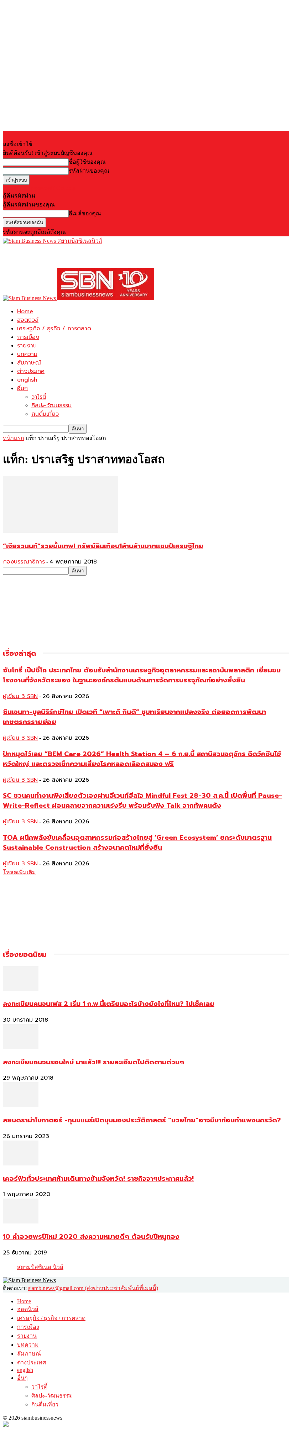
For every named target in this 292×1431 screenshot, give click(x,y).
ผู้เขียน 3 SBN (20, 696)
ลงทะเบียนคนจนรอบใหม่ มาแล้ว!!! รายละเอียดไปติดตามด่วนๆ (93, 1062)
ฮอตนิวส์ (27, 320)
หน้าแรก (13, 438)
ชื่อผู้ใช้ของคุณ (87, 162)
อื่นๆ (22, 388)
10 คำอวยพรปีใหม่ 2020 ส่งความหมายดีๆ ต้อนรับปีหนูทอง (91, 1237)
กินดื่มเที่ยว (45, 414)
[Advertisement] (86, 256)
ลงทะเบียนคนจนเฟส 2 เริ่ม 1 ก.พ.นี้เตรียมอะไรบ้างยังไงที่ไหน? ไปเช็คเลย (108, 1004)
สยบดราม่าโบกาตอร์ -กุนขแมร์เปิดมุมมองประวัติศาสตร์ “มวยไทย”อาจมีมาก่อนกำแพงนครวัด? (142, 1120)
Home (25, 311)
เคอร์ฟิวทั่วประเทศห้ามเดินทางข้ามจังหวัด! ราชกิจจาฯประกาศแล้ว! (98, 1179)
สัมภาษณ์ (29, 362)
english (27, 380)
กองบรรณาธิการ (24, 561)
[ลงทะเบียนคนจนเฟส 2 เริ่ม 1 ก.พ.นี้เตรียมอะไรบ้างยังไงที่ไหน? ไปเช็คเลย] (20, 989)
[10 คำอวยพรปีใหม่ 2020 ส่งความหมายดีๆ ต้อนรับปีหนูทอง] (20, 1221)
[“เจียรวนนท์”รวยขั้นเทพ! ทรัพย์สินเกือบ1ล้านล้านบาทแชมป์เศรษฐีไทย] (60, 531)
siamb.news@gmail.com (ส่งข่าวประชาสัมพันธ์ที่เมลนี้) (93, 1288)
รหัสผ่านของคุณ (89, 171)
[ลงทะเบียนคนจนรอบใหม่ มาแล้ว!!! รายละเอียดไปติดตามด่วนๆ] (20, 1047)
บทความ (27, 354)
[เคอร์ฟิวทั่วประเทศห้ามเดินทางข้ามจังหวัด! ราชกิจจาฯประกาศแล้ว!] (20, 1163)
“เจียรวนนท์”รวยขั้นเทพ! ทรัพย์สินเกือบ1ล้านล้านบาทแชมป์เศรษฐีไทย (103, 546)
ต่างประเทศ (31, 371)
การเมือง (28, 337)
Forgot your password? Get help (39, 188)
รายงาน (27, 345)
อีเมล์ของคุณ (85, 213)
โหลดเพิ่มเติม (19, 872)
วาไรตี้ (38, 397)
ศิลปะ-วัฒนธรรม (51, 405)
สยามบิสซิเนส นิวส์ (40, 1267)
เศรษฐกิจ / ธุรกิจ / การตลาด (54, 328)
